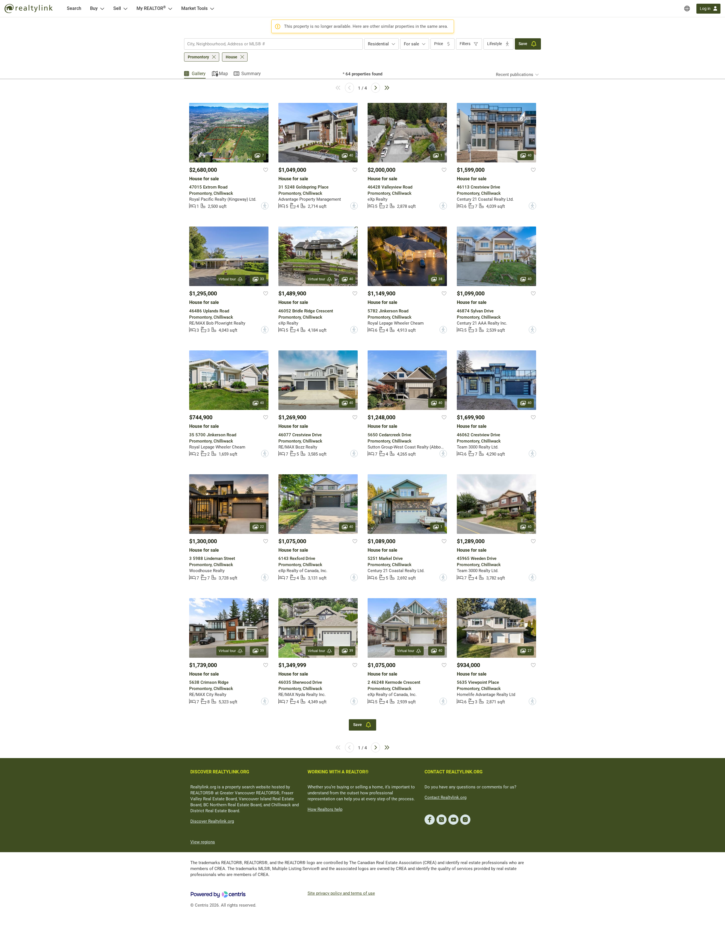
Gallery (199, 73)
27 (530, 651)
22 (262, 527)
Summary (251, 73)
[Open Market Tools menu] (212, 8)
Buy (94, 8)
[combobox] (273, 44)
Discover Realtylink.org (212, 821)
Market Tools (194, 8)
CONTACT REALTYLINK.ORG (454, 772)
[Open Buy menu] (102, 8)
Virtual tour (227, 279)
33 (262, 279)
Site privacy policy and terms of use (341, 893)
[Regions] (687, 8)
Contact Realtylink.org (445, 797)
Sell (117, 8)
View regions (202, 842)
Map (223, 73)
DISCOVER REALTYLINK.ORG (219, 772)
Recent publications (514, 74)
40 (351, 155)
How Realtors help (325, 809)
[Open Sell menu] (125, 8)
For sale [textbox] (411, 43)
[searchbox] (270, 44)
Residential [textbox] (378, 43)
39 (262, 651)
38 (440, 279)
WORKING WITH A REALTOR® (338, 772)
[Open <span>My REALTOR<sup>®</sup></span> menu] (170, 8)
